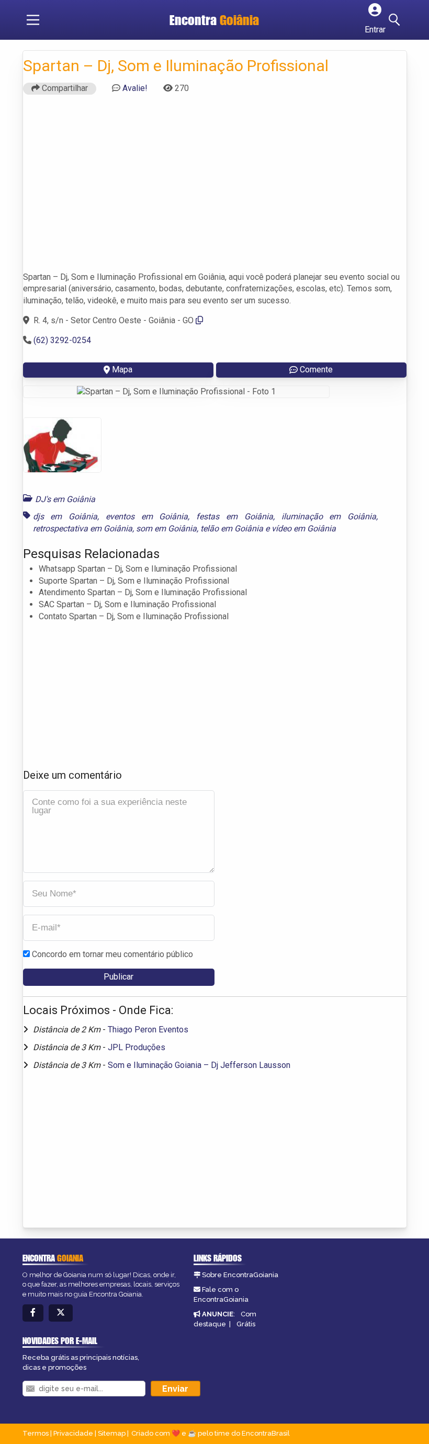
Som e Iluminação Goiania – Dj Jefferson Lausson (199, 1065)
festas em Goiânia (234, 516)
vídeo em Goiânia (304, 528)
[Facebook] (32, 1313)
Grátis (245, 1324)
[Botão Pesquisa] (396, 20)
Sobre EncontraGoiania (240, 1275)
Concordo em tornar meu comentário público (112, 954)
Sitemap (112, 1433)
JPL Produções (136, 1047)
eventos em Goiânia (147, 516)
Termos (35, 1433)
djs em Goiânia (65, 516)
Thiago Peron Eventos (148, 1029)
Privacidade (73, 1433)
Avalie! (135, 88)
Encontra (214, 20)
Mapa (122, 369)
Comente (316, 369)
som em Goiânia (166, 528)
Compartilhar (64, 88)
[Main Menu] (32, 19)
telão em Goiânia (231, 528)
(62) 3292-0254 (62, 340)
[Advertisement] (215, 188)
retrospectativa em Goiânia (82, 528)
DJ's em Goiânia (65, 499)
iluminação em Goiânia (329, 516)
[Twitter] (61, 1313)
